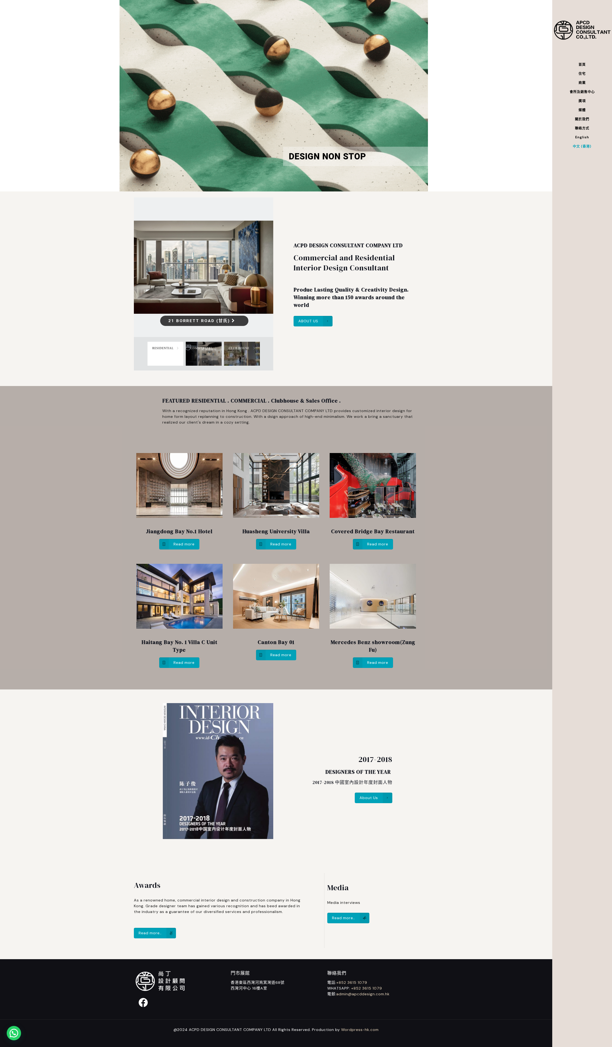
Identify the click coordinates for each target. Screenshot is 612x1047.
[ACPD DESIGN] (582, 30)
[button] (14, 1033)
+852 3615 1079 (351, 982)
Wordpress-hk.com (360, 1029)
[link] (179, 485)
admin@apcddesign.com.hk (363, 994)
